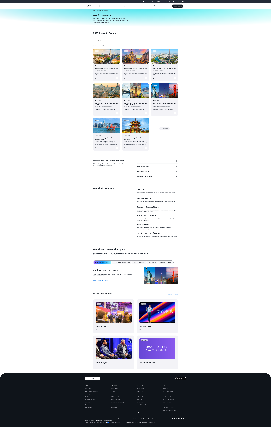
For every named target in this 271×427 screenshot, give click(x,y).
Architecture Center (115, 399)
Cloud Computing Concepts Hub (93, 396)
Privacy (86, 422)
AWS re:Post (166, 394)
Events (98, 10)
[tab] (102, 262)
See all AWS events (173, 294)
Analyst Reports (115, 405)
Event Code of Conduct (168, 407)
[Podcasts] (183, 419)
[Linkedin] (174, 419)
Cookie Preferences (115, 422)
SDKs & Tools (140, 391)
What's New (87, 402)
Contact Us (165, 388)
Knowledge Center (167, 396)
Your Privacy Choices (101, 422)
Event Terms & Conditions (169, 410)
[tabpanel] (135, 275)
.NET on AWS (140, 394)
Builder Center (140, 388)
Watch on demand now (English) (100, 280)
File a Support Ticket (168, 391)
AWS (94, 10)
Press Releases (88, 407)
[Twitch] (179, 419)
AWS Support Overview (168, 399)
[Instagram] (176, 419)
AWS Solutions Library (116, 396)
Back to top (134, 413)
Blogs (86, 405)
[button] (104, 6)
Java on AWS (140, 399)
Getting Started (114, 388)
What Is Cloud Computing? (91, 391)
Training (113, 391)
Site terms (92, 422)
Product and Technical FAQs (117, 402)
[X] (170, 419)
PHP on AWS (140, 402)
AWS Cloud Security (90, 399)
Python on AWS (140, 396)
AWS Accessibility (167, 402)
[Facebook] (172, 419)
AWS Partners (114, 407)
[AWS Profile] (182, 2)
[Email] (185, 419)
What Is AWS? (88, 388)
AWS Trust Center (115, 394)
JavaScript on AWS (141, 405)
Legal (164, 405)
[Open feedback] (269, 213)
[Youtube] (181, 419)
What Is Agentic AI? (89, 394)
